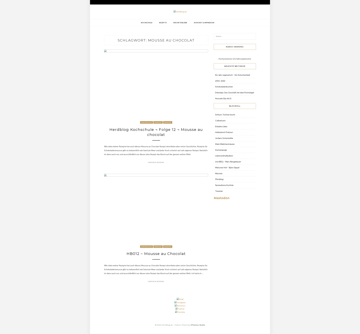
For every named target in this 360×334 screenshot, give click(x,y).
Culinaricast (220, 120)
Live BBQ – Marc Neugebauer (228, 161)
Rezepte (163, 22)
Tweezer (219, 191)
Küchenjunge (221, 150)
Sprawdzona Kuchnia (224, 185)
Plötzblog (219, 179)
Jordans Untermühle (224, 138)
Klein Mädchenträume (225, 144)
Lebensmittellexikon (224, 155)
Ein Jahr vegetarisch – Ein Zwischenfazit (232, 75)
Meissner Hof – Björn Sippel (227, 167)
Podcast (158, 122)
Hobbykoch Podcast (224, 132)
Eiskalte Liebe (221, 126)
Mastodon (222, 198)
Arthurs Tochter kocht (225, 114)
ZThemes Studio (198, 325)
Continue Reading (156, 162)
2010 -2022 (220, 81)
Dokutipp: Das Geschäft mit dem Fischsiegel (234, 92)
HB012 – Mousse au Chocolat (156, 253)
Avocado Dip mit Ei (223, 98)
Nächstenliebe (180, 22)
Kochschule (147, 22)
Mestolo (218, 173)
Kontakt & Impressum (204, 22)
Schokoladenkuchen (224, 86)
